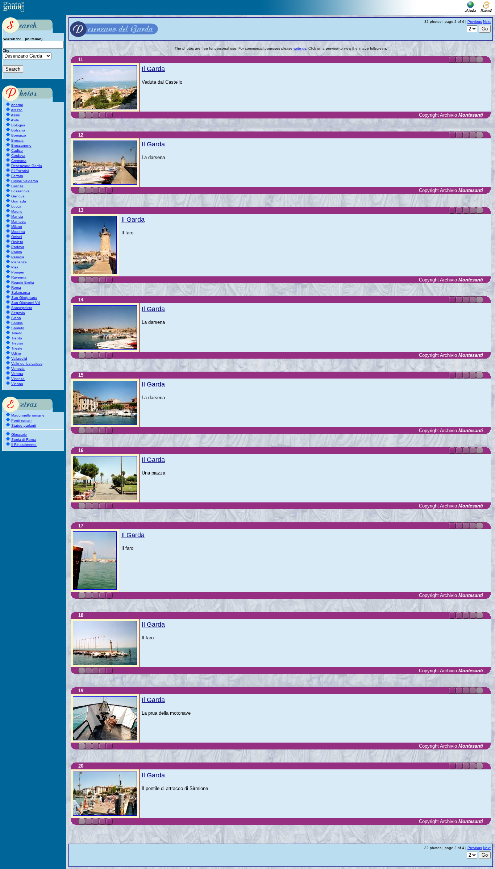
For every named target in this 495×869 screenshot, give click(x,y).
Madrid (16, 211)
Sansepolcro (21, 308)
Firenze (17, 186)
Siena (16, 318)
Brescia (17, 140)
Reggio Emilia (22, 282)
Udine (16, 353)
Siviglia (17, 323)
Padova (17, 247)
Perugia (17, 257)
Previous (474, 22)
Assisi (15, 115)
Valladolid (19, 358)
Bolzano (18, 130)
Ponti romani (21, 420)
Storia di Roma (23, 440)
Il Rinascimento (24, 445)
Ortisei (16, 237)
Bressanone (21, 145)
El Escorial (20, 171)
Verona (17, 374)
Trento (16, 338)
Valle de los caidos (26, 363)
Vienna (17, 384)
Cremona (18, 161)
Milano (16, 227)
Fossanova (20, 191)
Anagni (17, 105)
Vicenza (18, 379)
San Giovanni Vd (25, 303)
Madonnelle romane (28, 415)
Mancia (17, 216)
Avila (15, 120)
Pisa (14, 267)
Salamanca (20, 292)
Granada (18, 201)
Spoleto (17, 328)
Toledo (16, 333)
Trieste (16, 348)
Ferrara (17, 176)
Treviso (17, 343)
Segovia (18, 313)
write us (300, 48)
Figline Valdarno (24, 181)
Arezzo (16, 110)
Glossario (19, 434)
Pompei (17, 272)
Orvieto (17, 242)
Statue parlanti (23, 425)
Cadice (17, 151)
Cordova (18, 156)
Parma (16, 252)
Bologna (18, 125)
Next (487, 22)
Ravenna (18, 277)
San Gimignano (24, 298)
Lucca (16, 206)
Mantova (18, 221)
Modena (18, 232)
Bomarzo (18, 135)
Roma (16, 287)
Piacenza (19, 262)
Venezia (18, 369)
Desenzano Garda (26, 166)
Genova (18, 196)
